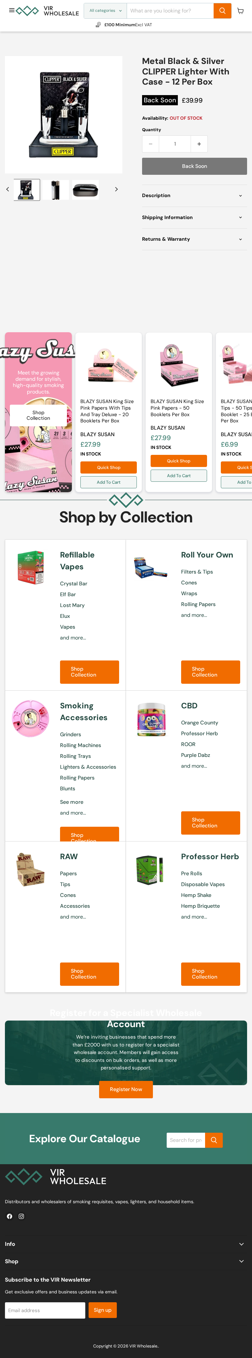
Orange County (199, 722)
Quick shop (108, 467)
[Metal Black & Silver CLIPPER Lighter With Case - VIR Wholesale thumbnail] (26, 189)
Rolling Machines (80, 745)
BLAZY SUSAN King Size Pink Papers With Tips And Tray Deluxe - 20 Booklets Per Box (107, 411)
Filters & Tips (197, 571)
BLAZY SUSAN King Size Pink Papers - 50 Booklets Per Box (177, 407)
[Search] (222, 10)
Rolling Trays (75, 756)
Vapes (67, 626)
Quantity (151, 129)
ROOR (188, 744)
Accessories (75, 905)
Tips (65, 884)
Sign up (103, 1310)
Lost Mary (72, 605)
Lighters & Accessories (88, 766)
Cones (189, 582)
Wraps (189, 593)
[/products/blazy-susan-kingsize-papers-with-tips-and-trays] (108, 365)
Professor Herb (199, 733)
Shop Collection (83, 671)
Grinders (70, 734)
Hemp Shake (196, 895)
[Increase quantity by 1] (199, 143)
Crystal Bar (73, 583)
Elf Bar (68, 594)
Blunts (67, 788)
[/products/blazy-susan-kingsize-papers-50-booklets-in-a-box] (178, 365)
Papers (68, 873)
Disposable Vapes (203, 884)
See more (71, 802)
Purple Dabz (195, 755)
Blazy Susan (97, 434)
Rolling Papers (198, 604)
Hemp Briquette (200, 905)
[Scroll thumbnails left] (8, 189)
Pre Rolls (191, 873)
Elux (65, 616)
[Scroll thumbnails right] (115, 189)
